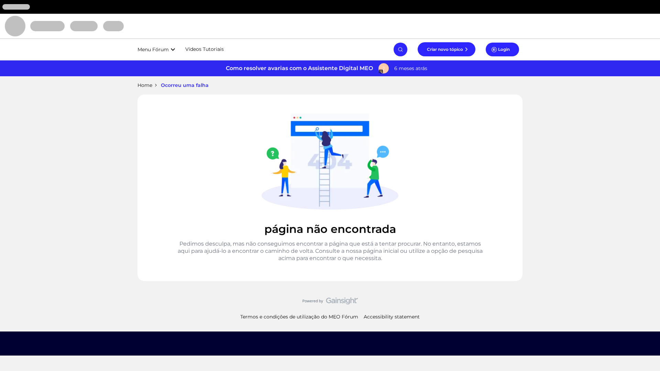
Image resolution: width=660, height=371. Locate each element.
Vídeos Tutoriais (204, 49)
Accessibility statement (392, 317)
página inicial (381, 251)
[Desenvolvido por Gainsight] (330, 302)
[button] (446, 49)
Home (145, 85)
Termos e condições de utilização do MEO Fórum (299, 317)
